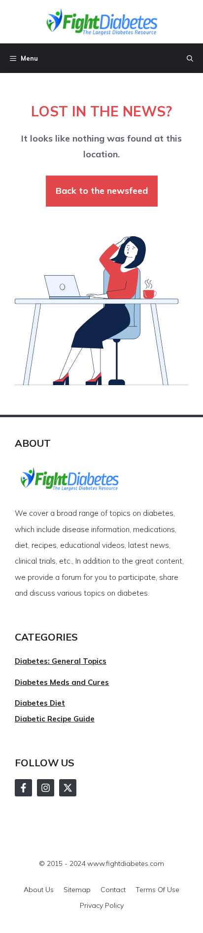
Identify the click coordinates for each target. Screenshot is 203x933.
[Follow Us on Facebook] (23, 787)
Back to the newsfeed (102, 190)
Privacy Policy (102, 905)
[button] (190, 58)
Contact (113, 889)
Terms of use (157, 889)
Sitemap (77, 889)
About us (39, 889)
